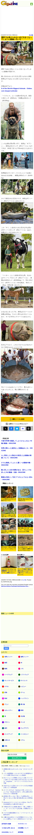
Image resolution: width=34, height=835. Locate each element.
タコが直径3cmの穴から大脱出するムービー (8, 499)
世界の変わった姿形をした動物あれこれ (8, 531)
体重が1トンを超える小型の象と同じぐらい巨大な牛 (8, 515)
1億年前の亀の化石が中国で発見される (25, 499)
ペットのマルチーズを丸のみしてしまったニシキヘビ (25, 515)
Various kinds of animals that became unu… (15, 586)
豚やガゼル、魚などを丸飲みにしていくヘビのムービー (8, 548)
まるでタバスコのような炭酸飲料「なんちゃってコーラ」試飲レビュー (8, 570)
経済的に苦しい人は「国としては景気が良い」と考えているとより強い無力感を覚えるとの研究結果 (18, 798)
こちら (27, 766)
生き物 (31, 35)
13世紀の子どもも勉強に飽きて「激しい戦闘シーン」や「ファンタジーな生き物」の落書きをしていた (18, 808)
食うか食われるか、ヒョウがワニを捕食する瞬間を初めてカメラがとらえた (25, 548)
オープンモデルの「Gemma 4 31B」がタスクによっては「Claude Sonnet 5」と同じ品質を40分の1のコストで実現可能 (18, 791)
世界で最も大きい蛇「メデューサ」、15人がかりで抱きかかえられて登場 (25, 529)
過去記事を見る (17, 758)
